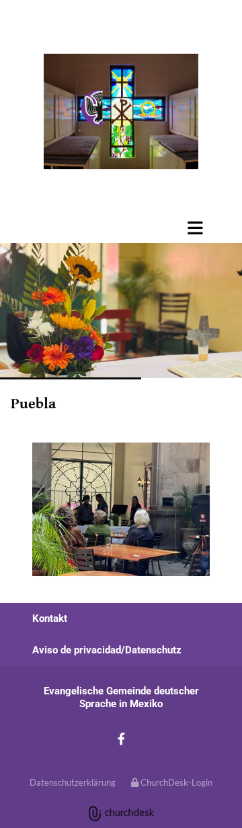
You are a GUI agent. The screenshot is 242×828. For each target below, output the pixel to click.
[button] (154, 227)
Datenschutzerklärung (73, 782)
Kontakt (49, 618)
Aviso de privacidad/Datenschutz (107, 650)
